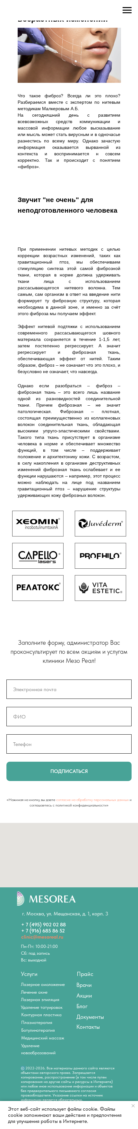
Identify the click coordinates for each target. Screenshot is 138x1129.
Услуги (29, 973)
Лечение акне (34, 992)
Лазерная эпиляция (40, 999)
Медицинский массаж (42, 1037)
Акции (84, 995)
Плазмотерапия (36, 1022)
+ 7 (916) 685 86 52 (43, 931)
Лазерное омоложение (43, 984)
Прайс (85, 973)
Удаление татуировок (42, 1007)
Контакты (88, 1026)
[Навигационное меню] (127, 10)
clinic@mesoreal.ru (42, 937)
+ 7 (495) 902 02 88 (43, 925)
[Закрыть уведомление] (133, 1106)
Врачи (84, 984)
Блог (82, 1006)
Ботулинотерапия (38, 1030)
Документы (90, 1016)
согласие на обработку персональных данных (92, 799)
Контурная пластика (41, 1014)
